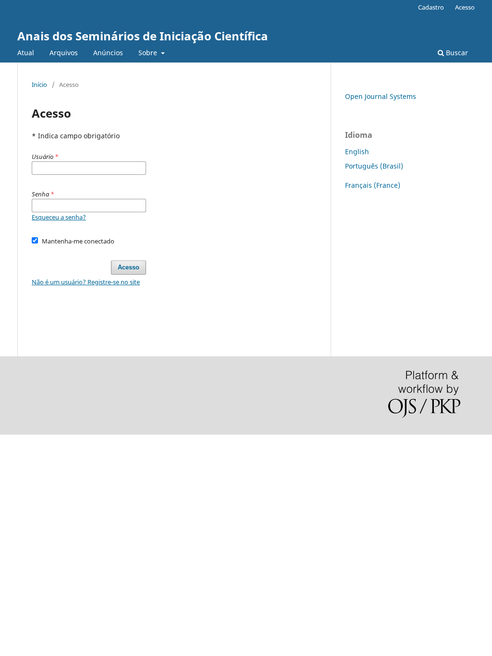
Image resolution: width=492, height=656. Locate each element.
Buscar (456, 52)
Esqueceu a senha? (59, 217)
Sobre (148, 52)
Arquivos (63, 52)
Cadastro (431, 7)
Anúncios (108, 52)
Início (39, 84)
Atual (25, 52)
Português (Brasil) (374, 165)
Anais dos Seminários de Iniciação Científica (142, 36)
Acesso (465, 7)
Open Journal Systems (380, 96)
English (357, 151)
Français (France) (372, 185)
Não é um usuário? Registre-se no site (86, 282)
